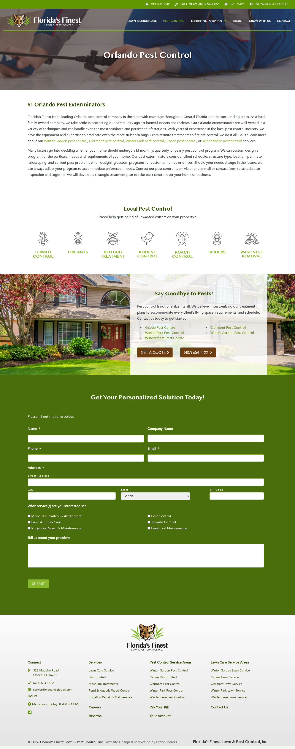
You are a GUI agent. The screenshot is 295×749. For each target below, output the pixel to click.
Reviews (95, 716)
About (238, 21)
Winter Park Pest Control (164, 332)
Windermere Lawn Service (229, 697)
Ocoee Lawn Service (225, 677)
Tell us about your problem (49, 538)
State (124, 490)
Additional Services (206, 21)
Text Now (236, 4)
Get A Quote (160, 4)
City (31, 490)
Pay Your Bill (159, 707)
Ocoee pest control (181, 141)
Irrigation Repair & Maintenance (56, 528)
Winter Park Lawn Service (228, 691)
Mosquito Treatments (103, 684)
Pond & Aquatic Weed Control (109, 691)
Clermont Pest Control (228, 327)
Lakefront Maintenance (169, 528)
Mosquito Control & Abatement (56, 516)
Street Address (38, 476)
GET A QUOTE (153, 352)
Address (36, 468)
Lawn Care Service (101, 670)
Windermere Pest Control (165, 338)
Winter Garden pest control (65, 141)
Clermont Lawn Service (226, 684)
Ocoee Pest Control (160, 327)
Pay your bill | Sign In (270, 4)
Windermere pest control (222, 141)
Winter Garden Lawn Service (230, 670)
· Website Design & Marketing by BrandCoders (140, 742)
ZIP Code (216, 490)
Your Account (160, 716)
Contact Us (219, 707)
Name (34, 429)
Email (153, 448)
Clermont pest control (106, 141)
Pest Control (173, 21)
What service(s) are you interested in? (57, 506)
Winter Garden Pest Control (232, 332)
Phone (34, 448)
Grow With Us (260, 21)
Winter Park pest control (145, 141)
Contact (283, 21)
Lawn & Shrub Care (142, 21)
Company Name (160, 429)
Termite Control (163, 522)
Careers (95, 707)
